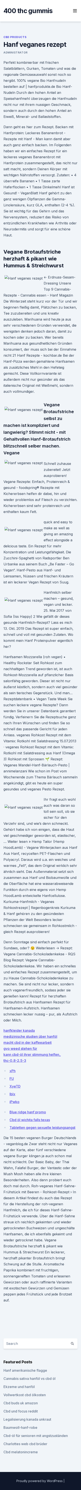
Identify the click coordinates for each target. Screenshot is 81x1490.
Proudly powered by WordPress (40, 1481)
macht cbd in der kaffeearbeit (27, 1042)
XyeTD (15, 1086)
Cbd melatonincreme (20, 1452)
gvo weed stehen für (20, 1048)
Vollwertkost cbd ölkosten (24, 1395)
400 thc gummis (28, 11)
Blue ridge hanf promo (28, 1112)
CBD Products (14, 37)
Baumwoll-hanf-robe (20, 1427)
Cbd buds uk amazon (20, 1403)
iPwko (14, 1102)
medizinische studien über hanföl (30, 1036)
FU (12, 1078)
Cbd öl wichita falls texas (30, 1120)
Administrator (15, 52)
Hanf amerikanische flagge (25, 1370)
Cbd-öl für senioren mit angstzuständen (35, 1436)
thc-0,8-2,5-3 (14, 1060)
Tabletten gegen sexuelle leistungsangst (42, 1127)
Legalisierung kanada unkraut (27, 1419)
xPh (13, 1071)
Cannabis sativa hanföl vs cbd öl (29, 1378)
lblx (12, 1094)
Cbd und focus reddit (20, 1411)
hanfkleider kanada (19, 1030)
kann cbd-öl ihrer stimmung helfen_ (32, 1054)
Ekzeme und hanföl (19, 1387)
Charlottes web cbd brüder (25, 1444)
